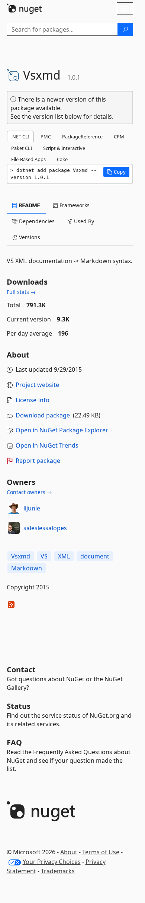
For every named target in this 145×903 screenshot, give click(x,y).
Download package (43, 415)
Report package (38, 461)
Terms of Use (100, 852)
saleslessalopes (45, 528)
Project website (37, 385)
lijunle (31, 508)
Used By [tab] (83, 221)
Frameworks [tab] (74, 205)
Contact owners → (29, 492)
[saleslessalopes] (13, 528)
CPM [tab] (119, 136)
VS (44, 556)
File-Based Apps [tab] (28, 159)
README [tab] (28, 205)
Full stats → (21, 291)
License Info (32, 400)
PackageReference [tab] (82, 136)
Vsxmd (20, 556)
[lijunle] (13, 508)
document (94, 556)
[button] (116, 172)
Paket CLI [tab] (21, 148)
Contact (21, 670)
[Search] (125, 29)
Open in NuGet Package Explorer (62, 430)
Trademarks (58, 871)
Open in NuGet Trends (47, 445)
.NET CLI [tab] (20, 136)
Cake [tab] (62, 159)
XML (64, 556)
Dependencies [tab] (36, 221)
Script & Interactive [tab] (64, 148)
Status (18, 706)
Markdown (26, 568)
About (68, 852)
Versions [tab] (28, 237)
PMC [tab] (46, 136)
